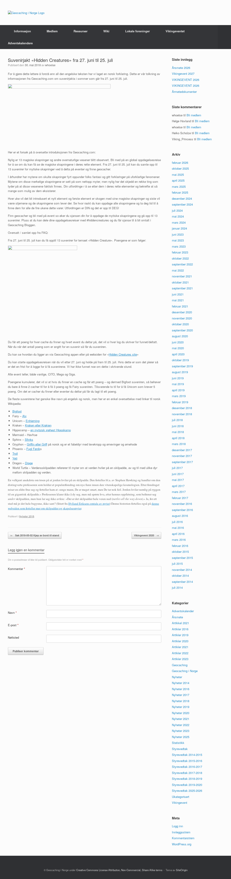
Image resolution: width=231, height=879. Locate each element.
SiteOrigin (181, 870)
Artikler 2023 (180, 659)
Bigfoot (17, 411)
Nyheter (177, 677)
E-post (13, 625)
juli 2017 (177, 468)
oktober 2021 (180, 282)
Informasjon (22, 31)
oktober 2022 (180, 258)
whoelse (50, 65)
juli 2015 (177, 563)
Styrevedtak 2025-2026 (187, 790)
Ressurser (81, 31)
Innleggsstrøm (181, 832)
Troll (15, 453)
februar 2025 (180, 192)
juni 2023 (178, 234)
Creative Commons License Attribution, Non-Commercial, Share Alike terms (119, 870)
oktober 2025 (180, 168)
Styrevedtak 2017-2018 (187, 773)
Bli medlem (194, 115)
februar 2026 (180, 162)
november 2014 (182, 569)
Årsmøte (177, 617)
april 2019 (178, 390)
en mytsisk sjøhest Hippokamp (50, 430)
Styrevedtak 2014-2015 (187, 754)
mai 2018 (178, 432)
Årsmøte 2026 (181, 68)
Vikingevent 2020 (146, 535)
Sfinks (29, 439)
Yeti (14, 458)
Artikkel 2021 (180, 623)
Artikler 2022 (180, 653)
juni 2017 (178, 474)
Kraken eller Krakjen (38, 425)
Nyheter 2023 (180, 731)
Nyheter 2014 (180, 683)
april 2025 (178, 180)
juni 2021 (178, 294)
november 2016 (182, 504)
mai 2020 (178, 348)
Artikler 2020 (180, 641)
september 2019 (182, 366)
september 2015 (182, 558)
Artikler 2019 (180, 635)
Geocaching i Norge (185, 671)
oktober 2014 (180, 575)
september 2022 (182, 264)
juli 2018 (177, 420)
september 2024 (182, 204)
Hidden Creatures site (123, 354)
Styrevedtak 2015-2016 (187, 761)
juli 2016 (177, 522)
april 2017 (178, 486)
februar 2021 (180, 306)
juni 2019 (178, 378)
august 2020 (180, 336)
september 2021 (182, 288)
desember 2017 (182, 450)
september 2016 (182, 510)
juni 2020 (178, 342)
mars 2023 (179, 246)
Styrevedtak (180, 749)
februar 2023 (180, 252)
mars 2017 (179, 492)
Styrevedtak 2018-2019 (187, 778)
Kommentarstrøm (183, 838)
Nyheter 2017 (180, 695)
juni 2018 (178, 426)
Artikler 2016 (180, 629)
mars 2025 (179, 186)
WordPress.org (181, 844)
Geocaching (179, 665)
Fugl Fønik (33, 449)
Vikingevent (179, 802)
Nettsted (13, 637)
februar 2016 (180, 546)
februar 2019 (180, 402)
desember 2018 (182, 408)
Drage (29, 463)
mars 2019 (179, 396)
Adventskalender (183, 611)
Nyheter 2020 (180, 713)
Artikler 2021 (180, 647)
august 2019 (180, 372)
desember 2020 (182, 312)
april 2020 (178, 354)
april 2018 (178, 438)
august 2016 (180, 515)
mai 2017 (178, 480)
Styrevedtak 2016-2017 (187, 766)
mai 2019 (178, 384)
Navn (12, 612)
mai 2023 (178, 240)
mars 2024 (179, 222)
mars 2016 (179, 539)
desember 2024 (182, 198)
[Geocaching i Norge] (26, 12)
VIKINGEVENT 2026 (185, 79)
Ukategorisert (180, 797)
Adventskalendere (20, 43)
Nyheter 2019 (180, 707)
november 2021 (182, 276)
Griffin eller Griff (37, 444)
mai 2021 (178, 300)
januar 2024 (179, 228)
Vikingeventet (175, 31)
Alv (24, 416)
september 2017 (182, 462)
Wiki (106, 31)
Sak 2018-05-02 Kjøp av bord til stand (34, 535)
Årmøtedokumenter (184, 91)
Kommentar (16, 569)
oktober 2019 (180, 360)
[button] (224, 37)
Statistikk (178, 743)
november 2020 (182, 318)
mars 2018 (179, 444)
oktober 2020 (180, 324)
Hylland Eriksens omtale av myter (89, 504)
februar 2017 (180, 498)
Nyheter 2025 (180, 737)
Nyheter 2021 (180, 719)
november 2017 (182, 456)
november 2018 (182, 414)
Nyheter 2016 (180, 689)
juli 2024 (177, 210)
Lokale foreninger (137, 31)
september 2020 (182, 330)
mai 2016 (178, 527)
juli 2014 (177, 587)
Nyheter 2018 (26, 516)
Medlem (52, 31)
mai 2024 (178, 216)
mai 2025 (178, 174)
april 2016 (178, 534)
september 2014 (182, 581)
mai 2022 (178, 270)
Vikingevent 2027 (183, 73)
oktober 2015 (180, 551)
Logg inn (177, 826)
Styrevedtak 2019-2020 (187, 785)
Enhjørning (32, 421)
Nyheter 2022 (180, 725)
